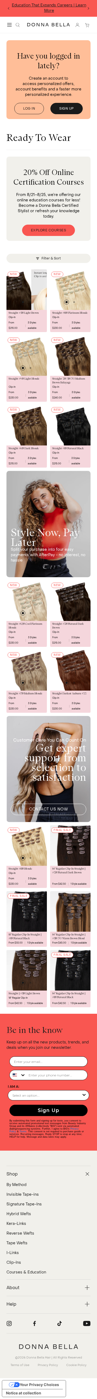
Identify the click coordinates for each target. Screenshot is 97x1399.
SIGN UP (66, 108)
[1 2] (26, 289)
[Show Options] (84, 1095)
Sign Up (48, 1110)
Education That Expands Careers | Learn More (48, 8)
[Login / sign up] (77, 25)
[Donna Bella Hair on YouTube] (87, 1323)
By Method (16, 1184)
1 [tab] (22, 302)
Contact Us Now (48, 809)
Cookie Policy (76, 1365)
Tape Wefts (16, 1243)
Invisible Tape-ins (22, 1194)
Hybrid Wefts (18, 1213)
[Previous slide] (8, 8)
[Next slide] (88, 8)
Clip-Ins (13, 1262)
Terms (22, 1131)
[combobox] (18, 1075)
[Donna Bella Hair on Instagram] (9, 1323)
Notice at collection (23, 1393)
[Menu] (9, 25)
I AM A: (13, 1086)
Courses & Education (26, 1272)
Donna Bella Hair (38, 1358)
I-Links (12, 1252)
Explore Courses (48, 230)
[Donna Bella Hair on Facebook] (34, 1323)
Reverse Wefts (20, 1233)
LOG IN (29, 108)
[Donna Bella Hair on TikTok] (59, 1323)
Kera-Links (16, 1223)
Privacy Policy (48, 1365)
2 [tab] (30, 302)
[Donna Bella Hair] (48, 1346)
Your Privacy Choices (39, 1384)
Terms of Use (20, 1365)
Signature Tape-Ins (24, 1204)
